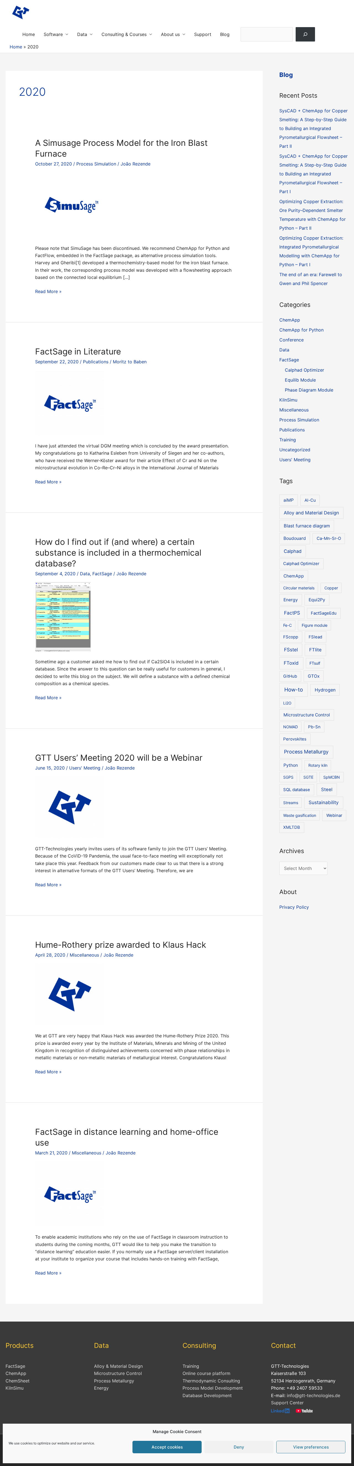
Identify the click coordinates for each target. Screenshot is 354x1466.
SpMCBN (331, 777)
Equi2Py (317, 599)
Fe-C (287, 625)
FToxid (291, 663)
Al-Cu (310, 500)
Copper (331, 588)
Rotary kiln (317, 765)
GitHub (290, 676)
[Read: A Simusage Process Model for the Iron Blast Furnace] (69, 205)
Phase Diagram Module (309, 390)
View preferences (311, 1447)
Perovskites (294, 739)
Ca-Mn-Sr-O (329, 538)
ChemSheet (18, 1381)
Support (202, 34)
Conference (291, 340)
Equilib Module (300, 380)
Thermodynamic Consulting (211, 1381)
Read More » (48, 291)
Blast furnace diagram (307, 526)
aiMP (288, 500)
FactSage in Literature (78, 351)
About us (170, 34)
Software (53, 34)
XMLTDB (291, 827)
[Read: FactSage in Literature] (69, 402)
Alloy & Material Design (118, 1366)
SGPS (288, 777)
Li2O (287, 703)
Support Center (287, 1402)
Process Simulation (96, 164)
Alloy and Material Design (311, 513)
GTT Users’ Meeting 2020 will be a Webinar (118, 758)
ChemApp (289, 320)
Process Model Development (213, 1388)
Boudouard (294, 538)
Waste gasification (299, 815)
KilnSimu (288, 400)
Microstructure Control (306, 715)
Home (28, 34)
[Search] (305, 34)
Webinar (334, 815)
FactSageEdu (324, 613)
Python (290, 765)
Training (287, 439)
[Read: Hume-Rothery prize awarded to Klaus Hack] (69, 994)
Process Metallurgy (306, 752)
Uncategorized (294, 449)
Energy (290, 599)
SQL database (296, 789)
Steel (326, 789)
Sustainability (324, 802)
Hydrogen (325, 690)
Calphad (292, 551)
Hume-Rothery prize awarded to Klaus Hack (120, 945)
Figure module (314, 625)
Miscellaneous (84, 955)
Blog (225, 34)
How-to (293, 690)
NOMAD (290, 726)
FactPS (292, 613)
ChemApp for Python (301, 330)
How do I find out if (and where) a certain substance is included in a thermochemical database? (118, 552)
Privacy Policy (294, 907)
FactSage (102, 573)
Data (82, 34)
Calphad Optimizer (304, 370)
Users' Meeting (84, 768)
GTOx (313, 676)
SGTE (308, 777)
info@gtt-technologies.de (313, 1395)
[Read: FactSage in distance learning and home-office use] (69, 1193)
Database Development (207, 1395)
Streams (290, 802)
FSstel (291, 649)
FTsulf (314, 663)
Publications (95, 361)
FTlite (315, 649)
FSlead (315, 636)
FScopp (290, 636)
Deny (239, 1447)
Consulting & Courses (124, 34)
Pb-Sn (314, 726)
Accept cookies (167, 1447)
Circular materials (298, 588)
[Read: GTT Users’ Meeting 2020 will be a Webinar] (69, 807)
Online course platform (206, 1373)
